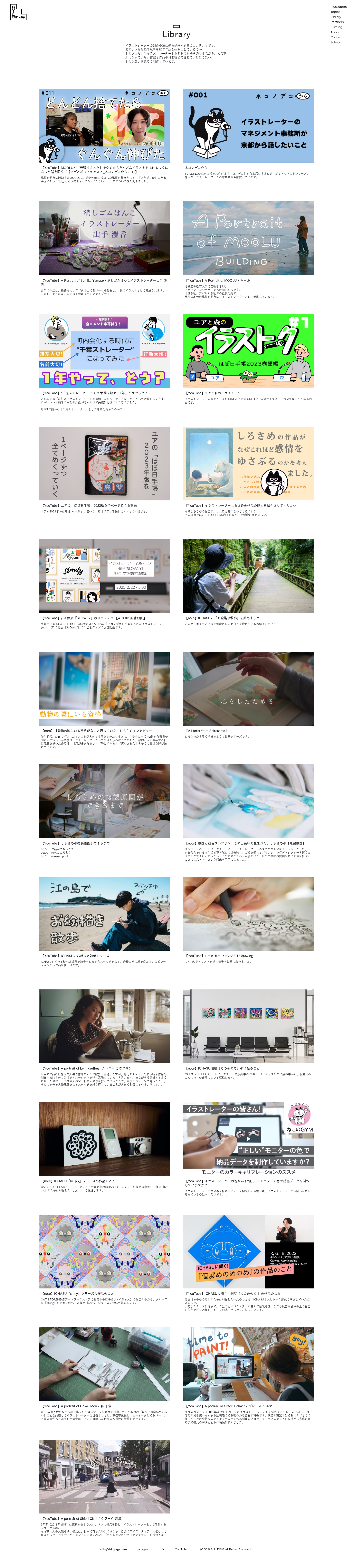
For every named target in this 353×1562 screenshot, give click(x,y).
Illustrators (339, 7)
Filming (336, 27)
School (336, 42)
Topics (335, 12)
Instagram (143, 1549)
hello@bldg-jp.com (113, 1549)
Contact (337, 37)
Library (336, 17)
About (335, 32)
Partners (337, 22)
